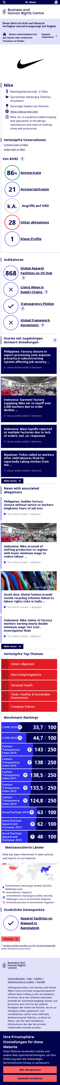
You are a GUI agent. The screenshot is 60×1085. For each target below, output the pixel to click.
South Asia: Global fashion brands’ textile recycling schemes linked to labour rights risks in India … (29, 598)
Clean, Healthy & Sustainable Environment (30, 696)
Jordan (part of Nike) (14, 149)
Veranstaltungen (16, 978)
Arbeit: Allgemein (22, 664)
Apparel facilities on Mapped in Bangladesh (36, 923)
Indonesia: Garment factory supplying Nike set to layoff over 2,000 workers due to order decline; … (27, 405)
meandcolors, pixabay (44, 587)
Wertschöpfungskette (26, 674)
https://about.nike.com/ (24, 111)
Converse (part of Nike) (16, 144)
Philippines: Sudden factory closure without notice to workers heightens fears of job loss (29, 504)
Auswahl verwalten (30, 1078)
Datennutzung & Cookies (21, 981)
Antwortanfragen (34, 189)
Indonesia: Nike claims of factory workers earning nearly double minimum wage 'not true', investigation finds (28, 625)
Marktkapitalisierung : (23, 91)
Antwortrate (30, 172)
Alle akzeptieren (30, 1069)
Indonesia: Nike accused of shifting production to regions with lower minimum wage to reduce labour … (26, 551)
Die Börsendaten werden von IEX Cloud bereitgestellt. (29, 945)
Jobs (29, 978)
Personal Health (22, 685)
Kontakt (41, 981)
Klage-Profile (30, 239)
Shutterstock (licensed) (43, 392)
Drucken (8, 938)
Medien (38, 978)
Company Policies (23, 706)
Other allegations (34, 222)
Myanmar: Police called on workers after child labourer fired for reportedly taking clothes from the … (29, 460)
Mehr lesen (10, 480)
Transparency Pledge (37, 304)
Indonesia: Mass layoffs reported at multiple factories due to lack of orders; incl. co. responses (28, 432)
